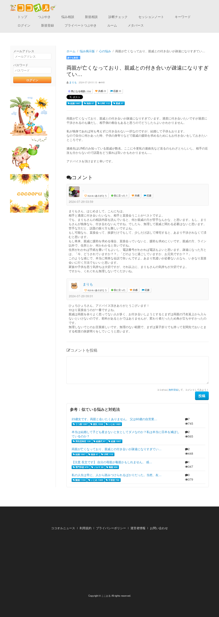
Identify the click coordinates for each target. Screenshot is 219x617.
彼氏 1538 (97, 424)
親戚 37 (119, 103)
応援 (148, 195)
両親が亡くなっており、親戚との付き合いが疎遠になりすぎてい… (116, 449)
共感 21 (102, 91)
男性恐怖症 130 (83, 441)
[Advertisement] (109, 563)
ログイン (24, 25)
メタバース (136, 25)
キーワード (183, 16)
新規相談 (91, 16)
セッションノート (151, 16)
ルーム (112, 25)
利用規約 (86, 528)
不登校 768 (113, 479)
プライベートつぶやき (81, 25)
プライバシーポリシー (111, 528)
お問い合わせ (159, 528)
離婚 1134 (80, 479)
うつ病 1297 (81, 424)
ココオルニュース (63, 528)
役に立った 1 (120, 195)
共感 (136, 195)
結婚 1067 (75, 103)
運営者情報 (137, 528)
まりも (73, 82)
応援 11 (117, 91)
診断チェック (118, 16)
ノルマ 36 (98, 467)
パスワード (20, 65)
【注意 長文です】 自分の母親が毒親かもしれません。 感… (112, 462)
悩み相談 (67, 16)
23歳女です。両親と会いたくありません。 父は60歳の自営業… (114, 419)
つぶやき (44, 16)
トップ (22, 16)
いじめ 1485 (114, 424)
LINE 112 (105, 103)
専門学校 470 (82, 467)
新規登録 (47, 25)
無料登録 (173, 389)
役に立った (119, 290)
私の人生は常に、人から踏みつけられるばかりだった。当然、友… (116, 475)
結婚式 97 (100, 441)
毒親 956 (113, 467)
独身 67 (90, 103)
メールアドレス (23, 51)
